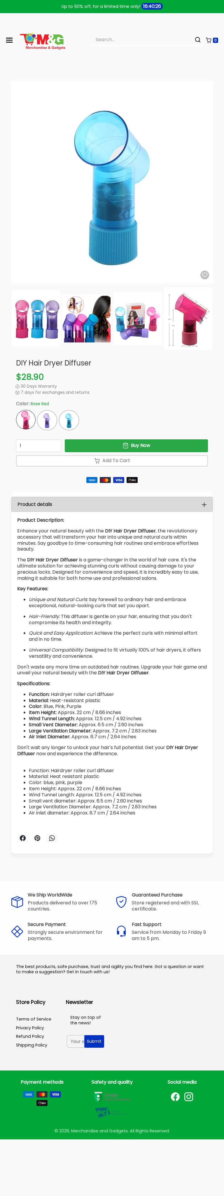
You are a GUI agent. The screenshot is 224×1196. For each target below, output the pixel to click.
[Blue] (69, 420)
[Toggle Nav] (9, 40)
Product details (35, 504)
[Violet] (47, 420)
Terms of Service (33, 1019)
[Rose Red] (26, 419)
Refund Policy (30, 1036)
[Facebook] (175, 1096)
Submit (94, 1041)
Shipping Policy (31, 1045)
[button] (211, 40)
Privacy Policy (30, 1028)
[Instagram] (188, 1096)
